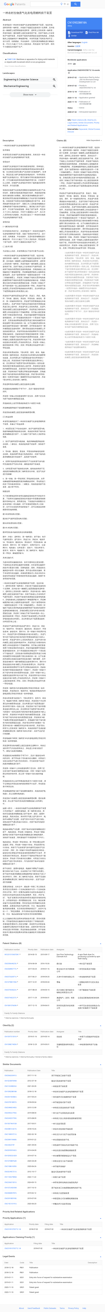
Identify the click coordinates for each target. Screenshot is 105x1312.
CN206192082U (11, 1097)
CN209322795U (11, 1113)
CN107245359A (11, 1188)
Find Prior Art (93, 32)
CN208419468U (11, 1140)
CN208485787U (11, 1193)
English (85, 42)
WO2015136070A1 (12, 954)
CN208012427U (11, 1129)
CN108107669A (11, 1005)
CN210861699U (11, 1166)
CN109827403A (11, 1044)
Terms (62, 1308)
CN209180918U (11, 1198)
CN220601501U (11, 1182)
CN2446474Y (9, 1145)
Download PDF (77, 32)
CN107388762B (11, 1161)
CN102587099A (11, 1081)
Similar (74, 36)
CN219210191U (11, 1204)
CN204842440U (11, 1107)
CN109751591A (11, 1037)
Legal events (73, 123)
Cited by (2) (91, 120)
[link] (30, 60)
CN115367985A (11, 1177)
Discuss (71, 132)
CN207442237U (11, 998)
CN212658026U (11, 1086)
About (21, 1308)
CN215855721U (11, 1134)
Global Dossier (94, 129)
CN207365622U (11, 990)
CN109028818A (11, 1091)
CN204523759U (11, 1118)
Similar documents (85, 123)
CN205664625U (11, 963)
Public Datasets (50, 1308)
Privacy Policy (73, 1308)
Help (84, 1308)
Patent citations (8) (79, 120)
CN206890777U (11, 969)
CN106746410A (11, 1124)
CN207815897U (11, 1102)
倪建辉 (77, 46)
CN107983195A (11, 982)
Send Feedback (34, 1308)
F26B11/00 (11, 59)
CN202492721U (11, 1172)
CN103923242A (11, 1156)
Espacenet (83, 129)
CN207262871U (11, 977)
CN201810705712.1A (13, 1229)
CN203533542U (11, 1150)
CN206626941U (11, 1075)
